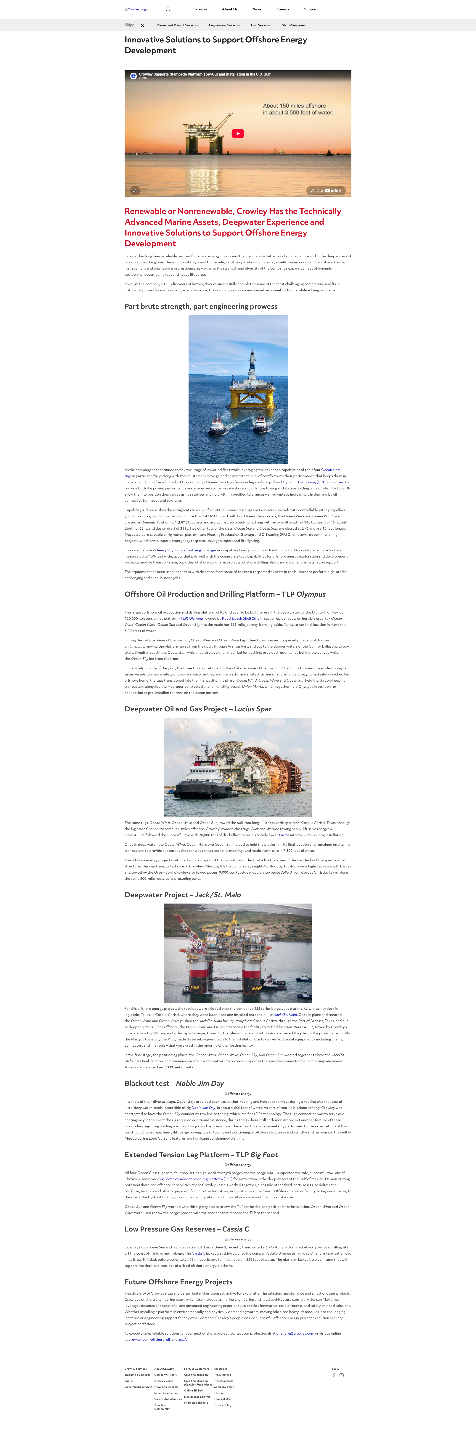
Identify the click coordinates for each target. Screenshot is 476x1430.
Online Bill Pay (193, 1390)
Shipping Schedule (196, 1403)
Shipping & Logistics (137, 1375)
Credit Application (196, 1375)
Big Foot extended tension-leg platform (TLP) (195, 1179)
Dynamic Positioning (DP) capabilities (313, 482)
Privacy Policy (223, 1405)
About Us (229, 9)
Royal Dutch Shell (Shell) (242, 619)
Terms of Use (222, 1399)
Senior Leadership (166, 1393)
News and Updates (166, 1387)
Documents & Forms (197, 1397)
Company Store (224, 1387)
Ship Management (295, 25)
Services (200, 9)
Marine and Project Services (177, 25)
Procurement (222, 1375)
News (257, 9)
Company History (165, 1375)
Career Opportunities (168, 1399)
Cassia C (198, 1254)
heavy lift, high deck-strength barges (186, 550)
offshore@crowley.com (295, 1333)
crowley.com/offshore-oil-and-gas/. (158, 1340)
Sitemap (219, 1393)
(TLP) (191, 619)
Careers (282, 9)
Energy (129, 1381)
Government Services (138, 1387)
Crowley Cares (163, 1381)
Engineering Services (224, 25)
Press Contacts (223, 1381)
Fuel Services (261, 25)
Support (311, 9)
